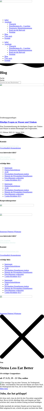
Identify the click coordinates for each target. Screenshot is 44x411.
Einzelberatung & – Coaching (19, 26)
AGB (6, 172)
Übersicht (12, 24)
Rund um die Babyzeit (17, 30)
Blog (6, 34)
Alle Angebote (5, 157)
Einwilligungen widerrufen (14, 178)
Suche (2, 78)
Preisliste (12, 32)
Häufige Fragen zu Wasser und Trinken (18, 122)
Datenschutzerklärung (12, 170)
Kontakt (7, 38)
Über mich (8, 36)
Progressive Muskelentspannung (20, 28)
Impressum (8, 168)
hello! (7, 20)
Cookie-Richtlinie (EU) (13, 180)
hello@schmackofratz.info (9, 146)
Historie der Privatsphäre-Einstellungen (18, 176)
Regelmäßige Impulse (7, 159)
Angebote (8, 22)
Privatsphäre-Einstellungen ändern (17, 174)
